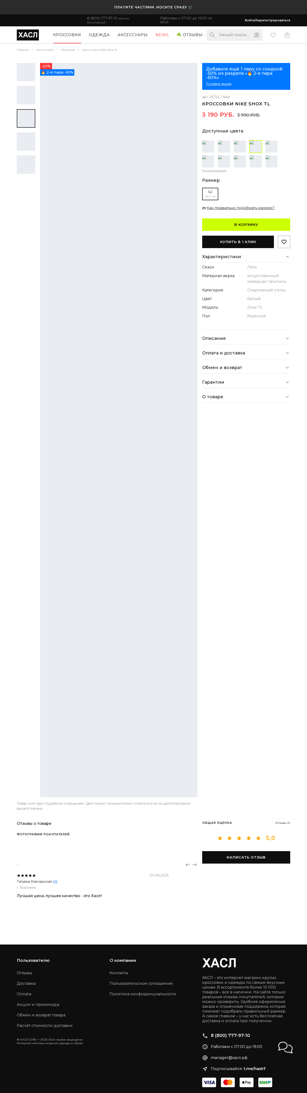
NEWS (162, 35)
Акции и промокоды (38, 1004)
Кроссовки (67, 35)
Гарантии (213, 382)
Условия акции (218, 84)
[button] (285, 1047)
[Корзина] (287, 35)
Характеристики (221, 256)
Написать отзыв (246, 857)
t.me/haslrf (255, 1068)
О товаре (212, 396)
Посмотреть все (214, 170)
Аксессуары (133, 35)
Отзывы (24, 973)
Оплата (24, 994)
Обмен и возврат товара (41, 1015)
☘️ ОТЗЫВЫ (190, 35)
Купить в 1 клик (238, 241)
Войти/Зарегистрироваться (267, 20)
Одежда (99, 35)
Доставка (26, 983)
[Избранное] (273, 35)
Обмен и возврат (222, 367)
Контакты (119, 973)
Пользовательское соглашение (141, 983)
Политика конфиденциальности (143, 994)
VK (55, 881)
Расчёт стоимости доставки (45, 1025)
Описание (214, 338)
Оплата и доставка (223, 353)
